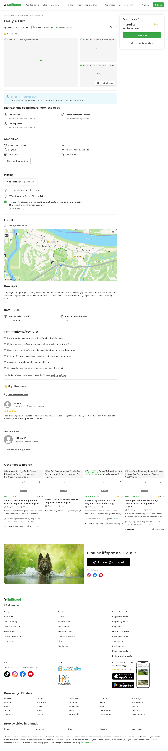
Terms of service (12, 626)
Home (61, 616)
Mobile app (63, 646)
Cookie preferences (13, 636)
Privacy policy (10, 631)
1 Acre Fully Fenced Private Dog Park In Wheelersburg (100, 502)
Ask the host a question (18, 450)
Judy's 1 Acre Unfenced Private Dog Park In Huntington (61, 501)
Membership (64, 626)
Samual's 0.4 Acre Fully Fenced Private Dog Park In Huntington (21, 502)
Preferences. (87, 743)
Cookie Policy (24, 743)
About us (8, 616)
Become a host (126, 5)
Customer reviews (66, 636)
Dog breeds (109, 5)
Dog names (56, 5)
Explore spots (64, 621)
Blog (45, 5)
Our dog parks (32, 5)
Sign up (158, 5)
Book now (142, 35)
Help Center (9, 641)
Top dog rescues (73, 5)
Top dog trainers (92, 5)
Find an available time (142, 43)
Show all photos (105, 83)
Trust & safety (10, 621)
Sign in (145, 5)
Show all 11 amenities (17, 161)
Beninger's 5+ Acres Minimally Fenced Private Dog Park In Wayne (141, 503)
